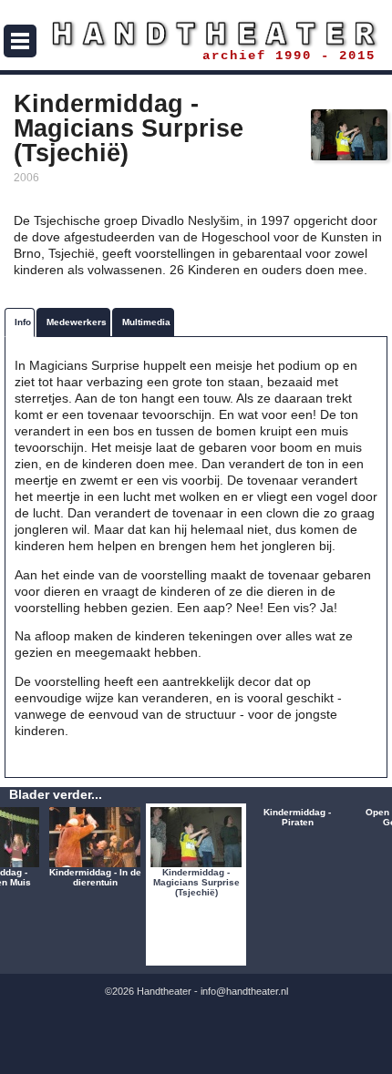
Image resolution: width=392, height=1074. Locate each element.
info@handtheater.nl (244, 991)
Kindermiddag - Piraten (297, 817)
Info (23, 322)
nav (20, 41)
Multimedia (146, 322)
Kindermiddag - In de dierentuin (95, 877)
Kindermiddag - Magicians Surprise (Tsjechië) (196, 882)
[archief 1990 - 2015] (196, 34)
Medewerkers (76, 322)
